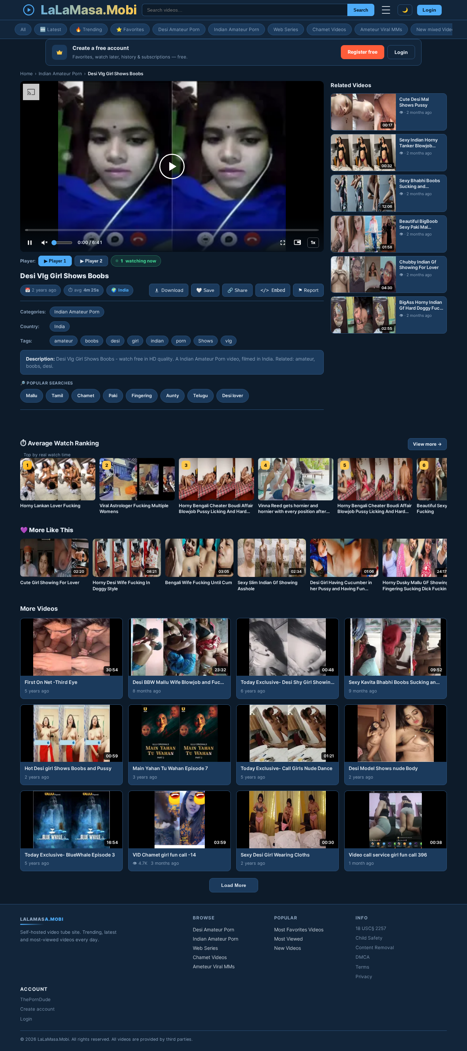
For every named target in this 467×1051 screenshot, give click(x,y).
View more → (427, 444)
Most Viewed (288, 939)
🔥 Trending (89, 29)
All (23, 29)
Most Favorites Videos (298, 929)
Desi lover (232, 395)
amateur (63, 340)
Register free (362, 52)
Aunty (172, 395)
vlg (228, 340)
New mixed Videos (436, 29)
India (123, 290)
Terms (362, 967)
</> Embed (273, 290)
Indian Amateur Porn (236, 29)
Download (172, 290)
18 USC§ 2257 (371, 928)
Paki (113, 395)
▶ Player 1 (55, 261)
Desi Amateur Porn (179, 29)
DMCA (363, 957)
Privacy (364, 976)
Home (26, 73)
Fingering (142, 395)
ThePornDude (35, 999)
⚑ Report (308, 290)
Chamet (85, 395)
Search (360, 10)
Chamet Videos (329, 29)
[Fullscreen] (283, 242)
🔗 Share (237, 290)
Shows (205, 340)
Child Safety (369, 938)
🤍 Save (205, 290)
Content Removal (375, 947)
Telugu (200, 395)
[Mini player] (297, 242)
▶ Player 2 (91, 261)
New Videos (287, 948)
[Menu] (386, 10)
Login (429, 10)
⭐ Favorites (130, 29)
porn (181, 340)
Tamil (57, 395)
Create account (37, 1009)
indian (157, 340)
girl (135, 340)
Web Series (285, 29)
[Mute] (44, 242)
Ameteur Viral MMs (381, 29)
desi (115, 340)
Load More (233, 885)
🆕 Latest (50, 29)
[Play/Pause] (30, 242)
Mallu (31, 395)
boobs (91, 340)
